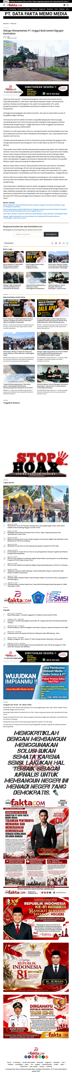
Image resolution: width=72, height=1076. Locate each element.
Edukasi (10, 1064)
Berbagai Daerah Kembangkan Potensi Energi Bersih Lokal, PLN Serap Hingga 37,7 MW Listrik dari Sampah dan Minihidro (37, 645)
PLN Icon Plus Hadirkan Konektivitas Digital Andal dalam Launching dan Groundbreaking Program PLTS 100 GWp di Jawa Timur (38, 559)
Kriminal (49, 1066)
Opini (62, 1064)
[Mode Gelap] (64, 5)
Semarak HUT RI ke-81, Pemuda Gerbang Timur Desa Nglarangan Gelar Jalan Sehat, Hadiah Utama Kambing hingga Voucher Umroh (36, 526)
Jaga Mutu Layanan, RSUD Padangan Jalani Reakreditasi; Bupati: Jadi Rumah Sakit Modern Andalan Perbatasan (36, 571)
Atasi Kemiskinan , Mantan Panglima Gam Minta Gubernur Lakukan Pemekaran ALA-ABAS (38, 627)
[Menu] (4, 5)
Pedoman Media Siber (27, 1069)
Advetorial (23, 1066)
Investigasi (19, 1064)
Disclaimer (46, 1069)
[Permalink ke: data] (4, 37)
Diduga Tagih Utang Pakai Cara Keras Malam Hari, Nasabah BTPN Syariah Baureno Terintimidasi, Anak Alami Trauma (31, 217)
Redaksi (39, 1069)
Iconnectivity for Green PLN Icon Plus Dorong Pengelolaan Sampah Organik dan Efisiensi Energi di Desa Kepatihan (38, 552)
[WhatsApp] (39, 1057)
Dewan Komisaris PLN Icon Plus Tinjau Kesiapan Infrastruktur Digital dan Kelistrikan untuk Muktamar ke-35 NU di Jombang (38, 540)
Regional (48, 1062)
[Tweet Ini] (56, 243)
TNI (32, 1064)
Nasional (40, 1062)
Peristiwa (6, 28)
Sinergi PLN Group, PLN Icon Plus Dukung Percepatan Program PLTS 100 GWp (33, 546)
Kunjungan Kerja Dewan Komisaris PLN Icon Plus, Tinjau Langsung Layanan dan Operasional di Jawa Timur (34, 533)
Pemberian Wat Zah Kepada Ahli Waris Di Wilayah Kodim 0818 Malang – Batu (34, 633)
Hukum (42, 1066)
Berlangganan (51, 234)
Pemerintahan (47, 1064)
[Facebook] (25, 1057)
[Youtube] (36, 1057)
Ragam (37, 1064)
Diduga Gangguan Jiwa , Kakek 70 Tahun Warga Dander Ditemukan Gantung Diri (35, 639)
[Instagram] (32, 1057)
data (8, 37)
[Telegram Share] (63, 243)
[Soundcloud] (46, 1057)
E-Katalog (16, 1062)
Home (9, 1062)
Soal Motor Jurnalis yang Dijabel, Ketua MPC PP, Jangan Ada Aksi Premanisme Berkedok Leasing (37, 621)
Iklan (17, 1069)
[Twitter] (29, 1057)
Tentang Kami (10, 1069)
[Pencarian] (68, 5)
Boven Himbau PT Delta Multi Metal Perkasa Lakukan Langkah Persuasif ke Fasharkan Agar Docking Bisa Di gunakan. (34, 206)
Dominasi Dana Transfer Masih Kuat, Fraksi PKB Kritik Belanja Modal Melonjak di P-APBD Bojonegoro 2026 (37, 585)
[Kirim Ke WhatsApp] (67, 243)
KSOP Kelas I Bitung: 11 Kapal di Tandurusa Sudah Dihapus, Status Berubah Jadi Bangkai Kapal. (35, 214)
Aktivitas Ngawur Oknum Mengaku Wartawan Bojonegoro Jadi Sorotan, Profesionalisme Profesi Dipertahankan (57, 286)
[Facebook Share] (52, 243)
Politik (56, 1064)
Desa (26, 1064)
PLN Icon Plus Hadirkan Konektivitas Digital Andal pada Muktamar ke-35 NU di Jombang (37, 565)
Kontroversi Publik (28, 1062)
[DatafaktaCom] (14, 5)
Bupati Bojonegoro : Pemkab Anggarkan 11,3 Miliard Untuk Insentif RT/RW (32, 615)
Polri (63, 1062)
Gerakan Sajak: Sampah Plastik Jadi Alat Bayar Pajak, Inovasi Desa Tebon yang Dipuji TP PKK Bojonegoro (38, 578)
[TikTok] (43, 1057)
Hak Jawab (33, 1066)
